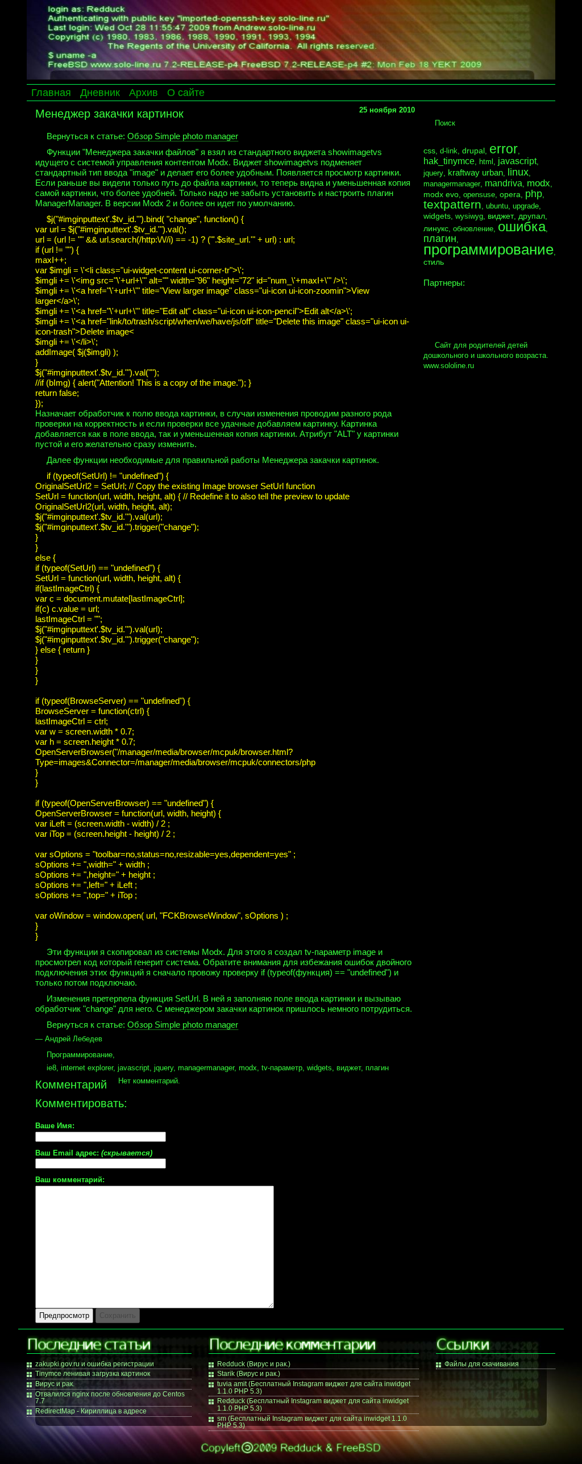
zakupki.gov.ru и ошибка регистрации (94, 1364)
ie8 (51, 1067)
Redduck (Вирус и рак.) (253, 1364)
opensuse (479, 194)
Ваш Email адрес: (93, 1153)
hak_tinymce (449, 161)
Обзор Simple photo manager (182, 136)
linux (518, 172)
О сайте (186, 92)
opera (510, 194)
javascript (133, 1067)
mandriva (503, 183)
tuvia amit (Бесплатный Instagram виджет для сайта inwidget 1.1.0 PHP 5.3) (313, 1387)
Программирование (80, 1054)
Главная (51, 92)
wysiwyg (469, 216)
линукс (435, 228)
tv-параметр (281, 1067)
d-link (449, 151)
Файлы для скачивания (481, 1364)
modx (248, 1067)
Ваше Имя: (54, 1126)
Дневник (100, 92)
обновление (473, 228)
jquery (163, 1067)
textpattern (452, 204)
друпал (531, 215)
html (486, 161)
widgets (319, 1067)
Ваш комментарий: (70, 1180)
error (503, 149)
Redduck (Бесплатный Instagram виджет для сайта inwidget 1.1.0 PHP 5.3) (313, 1405)
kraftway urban (475, 172)
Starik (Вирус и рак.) (248, 1373)
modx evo (441, 194)
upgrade (526, 206)
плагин (377, 1067)
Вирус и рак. (54, 1383)
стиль (433, 261)
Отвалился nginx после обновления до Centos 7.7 (110, 1398)
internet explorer (87, 1067)
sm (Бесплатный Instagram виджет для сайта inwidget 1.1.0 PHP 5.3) (312, 1422)
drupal (473, 150)
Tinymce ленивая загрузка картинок (92, 1373)
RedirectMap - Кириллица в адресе (91, 1411)
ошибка (522, 226)
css (429, 150)
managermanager (206, 1067)
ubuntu (497, 206)
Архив (143, 92)
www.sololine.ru (448, 365)
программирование (488, 249)
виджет (348, 1067)
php (533, 193)
